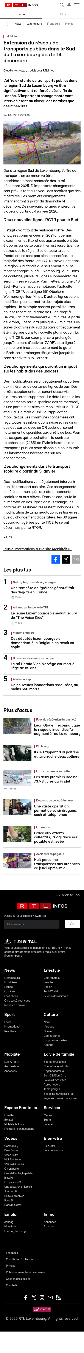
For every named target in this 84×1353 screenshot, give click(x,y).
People (48, 987)
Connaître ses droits (56, 1066)
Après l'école (52, 1084)
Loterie (48, 1124)
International (12, 1026)
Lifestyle (52, 970)
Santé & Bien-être (55, 1075)
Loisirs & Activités (55, 1080)
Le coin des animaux (56, 996)
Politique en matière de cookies (25, 1272)
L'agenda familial (54, 1071)
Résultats (10, 1031)
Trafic (47, 1120)
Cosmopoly (11, 1146)
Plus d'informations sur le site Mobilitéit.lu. (37, 549)
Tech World (51, 991)
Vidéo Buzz (11, 1155)
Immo (49, 1215)
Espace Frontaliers (21, 1108)
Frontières (53, 24)
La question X (12, 1182)
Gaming (48, 1031)
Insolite (48, 982)
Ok (72, 924)
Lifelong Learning (15, 1231)
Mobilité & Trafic (14, 1124)
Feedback (12, 1253)
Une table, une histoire (18, 1187)
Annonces (10, 1071)
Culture (51, 1015)
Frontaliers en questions (19, 1129)
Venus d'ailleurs (14, 1164)
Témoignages (52, 1089)
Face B (8, 1200)
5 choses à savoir (14, 1005)
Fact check (11, 996)
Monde (69, 24)
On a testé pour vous (17, 1000)
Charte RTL (13, 1285)
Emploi (8, 1120)
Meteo (48, 1115)
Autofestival (12, 1066)
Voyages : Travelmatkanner (60, 1098)
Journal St (10, 1191)
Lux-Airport (11, 1062)
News (18, 24)
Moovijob (10, 1226)
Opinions (9, 991)
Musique (49, 1026)
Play (63, 14)
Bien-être (53, 1139)
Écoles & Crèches (55, 1062)
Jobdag (8, 1222)
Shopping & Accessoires (58, 1094)
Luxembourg (34, 24)
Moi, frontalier (13, 1159)
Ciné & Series (52, 1036)
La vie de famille (59, 1054)
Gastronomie (52, 978)
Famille (9, 1115)
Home (21, 14)
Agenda (48, 1045)
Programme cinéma (56, 1040)
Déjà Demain (12, 1150)
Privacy (11, 1266)
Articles (49, 1226)
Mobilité (12, 1054)
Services (52, 1108)
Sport (9, 1015)
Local (7, 1022)
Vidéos (10, 1139)
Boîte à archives (14, 1196)
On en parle (11, 1169)
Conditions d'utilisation (20, 1259)
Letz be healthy (53, 1150)
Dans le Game (13, 1205)
